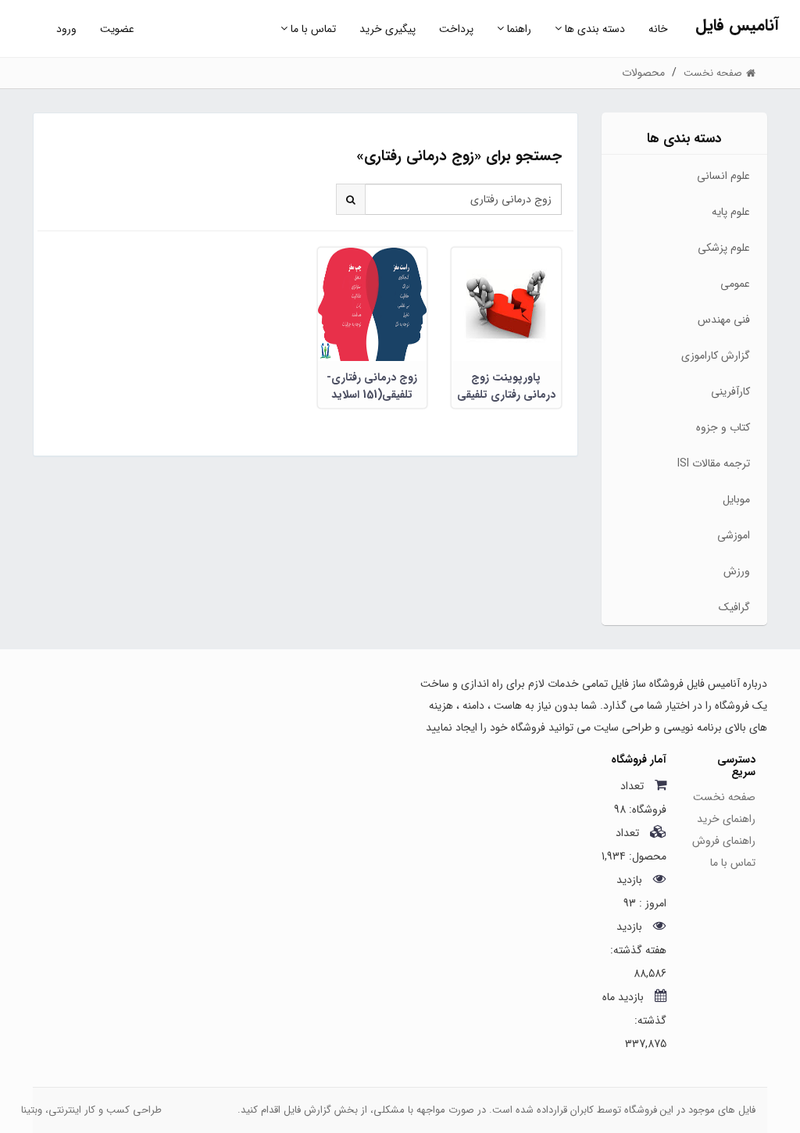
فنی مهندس (724, 319)
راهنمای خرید (726, 818)
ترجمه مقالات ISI (713, 463)
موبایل (736, 499)
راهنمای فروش (723, 840)
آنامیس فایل (737, 25)
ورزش (736, 571)
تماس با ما (312, 29)
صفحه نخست (724, 797)
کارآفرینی (730, 391)
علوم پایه (731, 211)
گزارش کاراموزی (715, 355)
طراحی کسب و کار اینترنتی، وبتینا (91, 1110)
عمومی (735, 283)
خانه (658, 29)
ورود (66, 29)
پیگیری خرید (387, 29)
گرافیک (734, 607)
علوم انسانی (723, 175)
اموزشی (733, 535)
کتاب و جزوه (723, 427)
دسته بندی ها (593, 29)
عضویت (117, 29)
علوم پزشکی (724, 247)
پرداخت (456, 29)
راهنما (517, 29)
